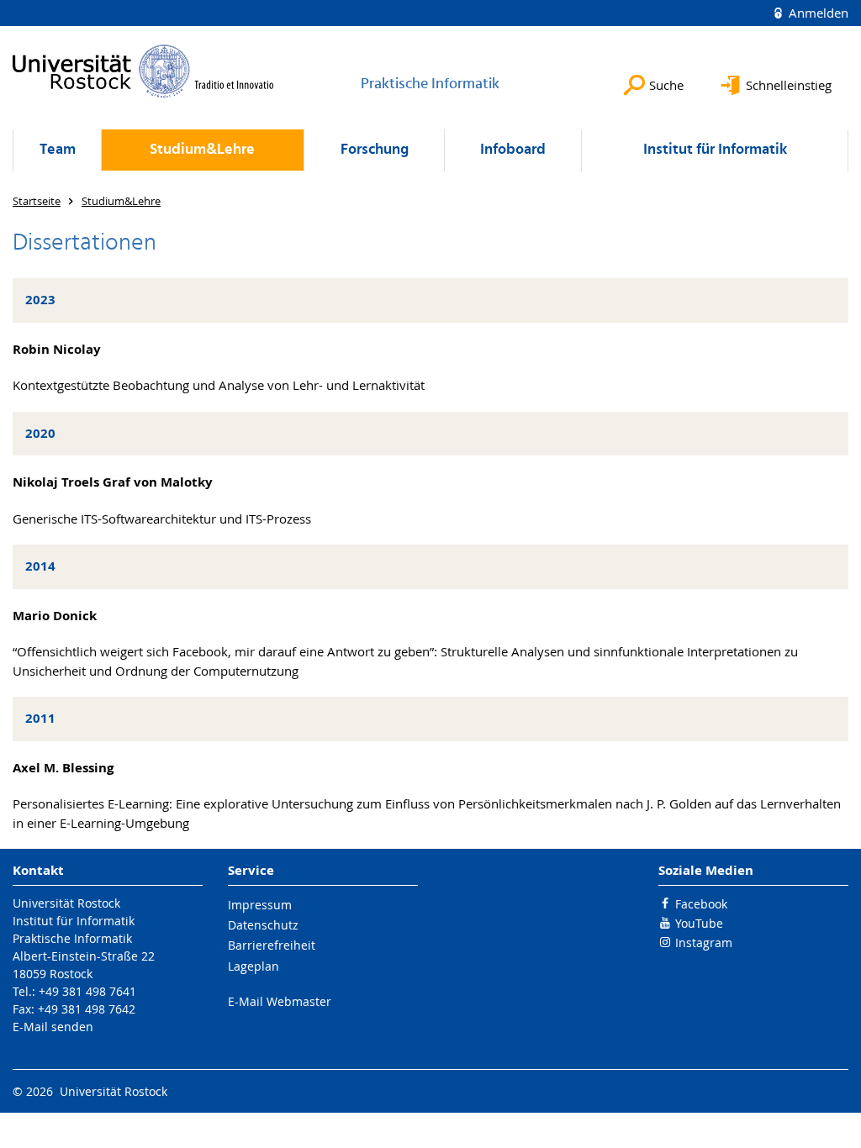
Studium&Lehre (202, 150)
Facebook (701, 904)
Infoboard (513, 150)
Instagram (703, 943)
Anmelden (816, 12)
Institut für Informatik (715, 150)
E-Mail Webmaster (279, 1001)
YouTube (699, 923)
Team (58, 150)
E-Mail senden (53, 1027)
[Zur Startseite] (143, 71)
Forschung (375, 150)
